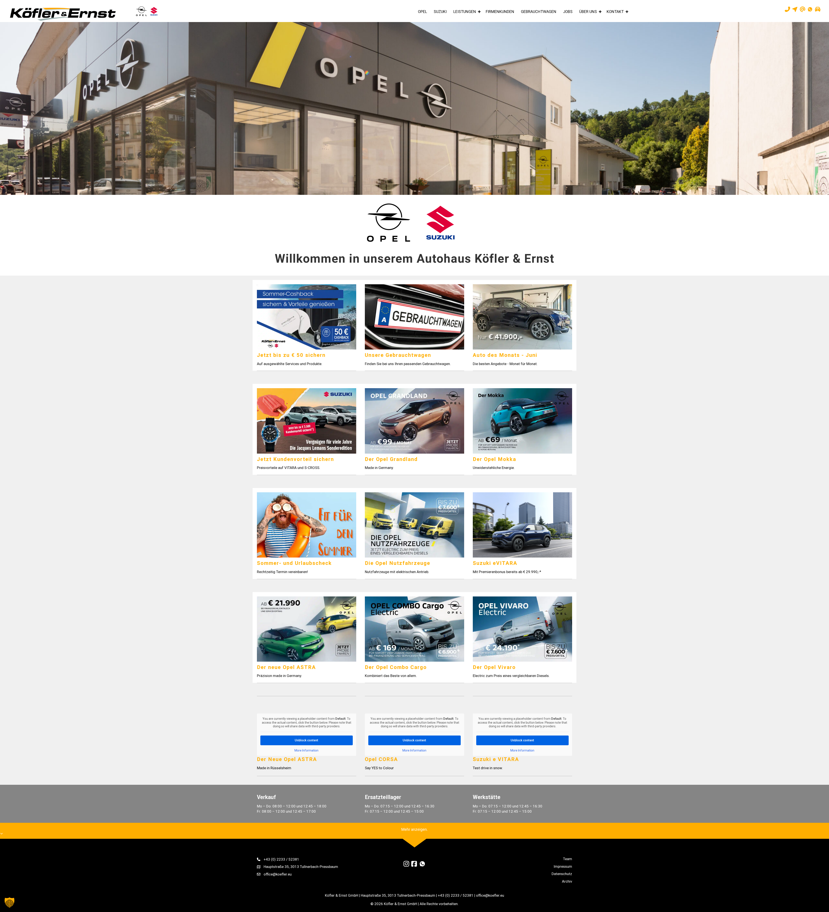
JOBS (568, 11)
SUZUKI (440, 11)
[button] (479, 11)
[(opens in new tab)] (388, 222)
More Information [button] (306, 750)
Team (567, 859)
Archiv (567, 881)
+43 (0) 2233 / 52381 (281, 859)
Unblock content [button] (306, 740)
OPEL (422, 11)
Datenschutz (562, 874)
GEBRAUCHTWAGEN (538, 11)
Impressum (563, 866)
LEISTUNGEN (464, 11)
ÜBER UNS (588, 11)
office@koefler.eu (278, 874)
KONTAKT (615, 11)
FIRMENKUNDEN (500, 11)
